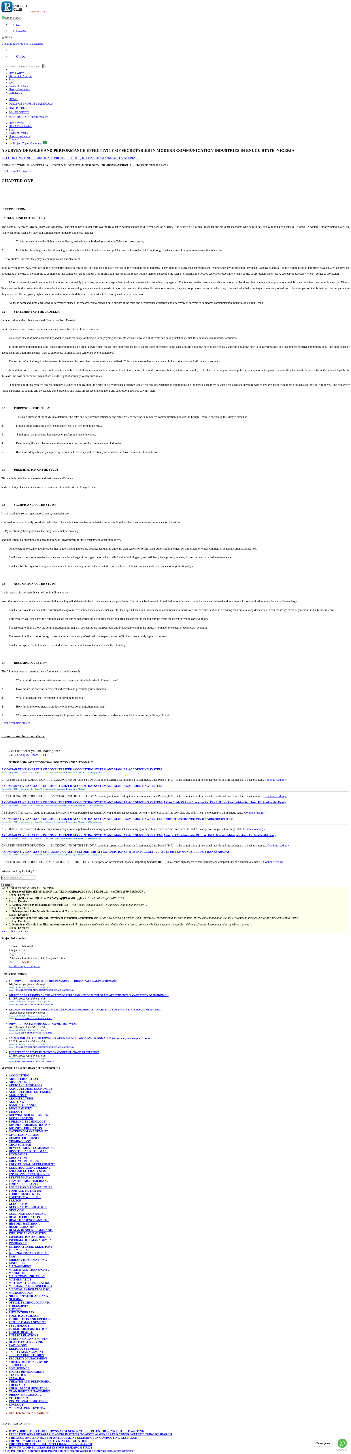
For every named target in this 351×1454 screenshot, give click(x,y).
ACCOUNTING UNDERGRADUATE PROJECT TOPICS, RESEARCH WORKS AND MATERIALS (70, 158)
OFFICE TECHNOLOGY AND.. (29, 1302)
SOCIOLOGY (18, 1365)
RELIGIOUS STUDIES (24, 1348)
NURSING (15, 1299)
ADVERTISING (19, 1082)
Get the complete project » (16, 171)
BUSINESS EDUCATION (25, 1128)
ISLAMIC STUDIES (22, 1249)
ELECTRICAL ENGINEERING (30, 1167)
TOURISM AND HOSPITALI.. (28, 1388)
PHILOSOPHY (18, 1305)
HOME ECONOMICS (23, 1226)
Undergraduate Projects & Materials (22, 43)
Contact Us (21, 31)
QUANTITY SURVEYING (26, 1342)
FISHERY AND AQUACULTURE (31, 1187)
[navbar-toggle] (2, 38)
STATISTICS (17, 1374)
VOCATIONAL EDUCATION (28, 1401)
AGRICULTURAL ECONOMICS (30, 1088)
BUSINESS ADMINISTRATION (30, 1124)
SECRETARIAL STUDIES (26, 1355)
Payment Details (18, 86)
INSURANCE (18, 1243)
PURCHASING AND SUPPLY (28, 1338)
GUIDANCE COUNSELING (27, 1213)
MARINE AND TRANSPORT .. (29, 1269)
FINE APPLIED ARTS (23, 1184)
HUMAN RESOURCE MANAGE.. (31, 1230)
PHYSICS (15, 1309)
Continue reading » (276, 779)
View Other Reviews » (14, 931)
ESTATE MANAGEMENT (26, 1177)
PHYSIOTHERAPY (22, 1312)
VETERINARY (19, 1398)
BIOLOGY (16, 1111)
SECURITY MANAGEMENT (28, 1358)
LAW (12, 1256)
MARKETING (18, 1272)
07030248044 (13, 18)
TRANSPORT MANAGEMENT (29, 1391)
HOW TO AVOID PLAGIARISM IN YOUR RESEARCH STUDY (51, 1447)
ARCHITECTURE (21, 1098)
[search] (44, 66)
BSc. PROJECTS (19, 112)
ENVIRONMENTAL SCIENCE (29, 1174)
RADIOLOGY (18, 1345)
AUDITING (16, 1101)
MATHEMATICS (20, 1279)
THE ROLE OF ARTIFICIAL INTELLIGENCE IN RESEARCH (50, 1444)
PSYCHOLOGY (19, 1325)
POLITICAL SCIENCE (24, 1315)
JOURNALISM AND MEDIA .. (29, 1253)
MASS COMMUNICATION (27, 1276)
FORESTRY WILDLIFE (25, 1197)
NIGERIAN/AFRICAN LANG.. (29, 1296)
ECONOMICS (18, 1154)
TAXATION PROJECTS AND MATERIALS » (33, 1019)
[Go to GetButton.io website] (342, 1450)
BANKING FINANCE (23, 1105)
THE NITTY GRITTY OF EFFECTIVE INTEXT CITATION (48, 1440)
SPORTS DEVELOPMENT (26, 1371)
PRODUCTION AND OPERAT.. (29, 1319)
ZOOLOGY (16, 1404)
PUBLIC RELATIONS (23, 1335)
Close (20, 56)
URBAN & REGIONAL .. (25, 1394)
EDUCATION (18, 1157)
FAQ (18, 25)
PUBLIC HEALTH (21, 1332)
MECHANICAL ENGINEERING (30, 1286)
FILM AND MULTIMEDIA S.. (28, 1180)
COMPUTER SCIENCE (24, 1138)
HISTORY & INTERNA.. (25, 1223)
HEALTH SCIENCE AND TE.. (29, 1220)
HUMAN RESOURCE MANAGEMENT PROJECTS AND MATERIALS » (44, 990)
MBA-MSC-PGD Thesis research (28, 116)
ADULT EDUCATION (23, 1078)
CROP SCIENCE (20, 1144)
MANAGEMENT (20, 1266)
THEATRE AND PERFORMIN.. (30, 1381)
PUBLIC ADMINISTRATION (28, 1328)
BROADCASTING (21, 1118)
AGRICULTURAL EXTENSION (30, 1091)
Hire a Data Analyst (20, 76)
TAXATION (16, 1378)
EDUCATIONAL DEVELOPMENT (32, 1164)
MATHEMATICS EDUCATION (29, 1282)
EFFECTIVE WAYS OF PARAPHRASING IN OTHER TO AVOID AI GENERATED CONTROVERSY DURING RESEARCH (90, 1434)
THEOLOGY (17, 1384)
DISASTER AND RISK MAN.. (28, 1151)
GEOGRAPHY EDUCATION (28, 1207)
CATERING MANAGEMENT (28, 1131)
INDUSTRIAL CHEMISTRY (27, 1233)
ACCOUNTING (19, 1075)
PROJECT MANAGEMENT (27, 1322)
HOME (13, 99)
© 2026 (53, 1450)
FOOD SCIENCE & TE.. (25, 1193)
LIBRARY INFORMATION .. (28, 1259)
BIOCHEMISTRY (20, 1108)
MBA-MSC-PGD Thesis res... (27, 1407)
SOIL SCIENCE (19, 1368)
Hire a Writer (16, 72)
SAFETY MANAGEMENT (26, 1351)
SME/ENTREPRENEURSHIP (28, 1361)
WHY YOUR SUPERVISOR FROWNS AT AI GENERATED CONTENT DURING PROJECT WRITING (76, 1431)
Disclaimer (128, 1450)
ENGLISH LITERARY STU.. (27, 1170)
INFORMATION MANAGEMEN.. (31, 1240)
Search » (7, 884)
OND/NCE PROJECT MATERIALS (31, 103)
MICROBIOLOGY (21, 1292)
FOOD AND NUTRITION (25, 1190)
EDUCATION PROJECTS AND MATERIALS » (34, 1004)
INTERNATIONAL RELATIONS (30, 1246)
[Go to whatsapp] (342, 1443)
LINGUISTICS (18, 1263)
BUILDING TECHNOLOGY (27, 1121)
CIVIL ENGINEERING (24, 1134)
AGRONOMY (18, 1095)
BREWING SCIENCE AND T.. (29, 1115)
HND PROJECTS (19, 108)
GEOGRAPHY (18, 1203)
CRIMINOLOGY (20, 1141)
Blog (11, 79)
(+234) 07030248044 (30, 755)
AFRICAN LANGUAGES (25, 1085)
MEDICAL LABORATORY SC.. (30, 1289)
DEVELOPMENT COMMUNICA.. (31, 1147)
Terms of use (113, 1450)
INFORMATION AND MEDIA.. (29, 1236)
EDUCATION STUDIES (24, 1161)
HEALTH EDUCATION (24, 1217)
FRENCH (15, 1200)
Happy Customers (19, 89)
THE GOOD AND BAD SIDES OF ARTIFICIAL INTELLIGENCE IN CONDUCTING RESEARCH (73, 1437)
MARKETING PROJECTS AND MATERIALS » (34, 1033)
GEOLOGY (16, 1210)
